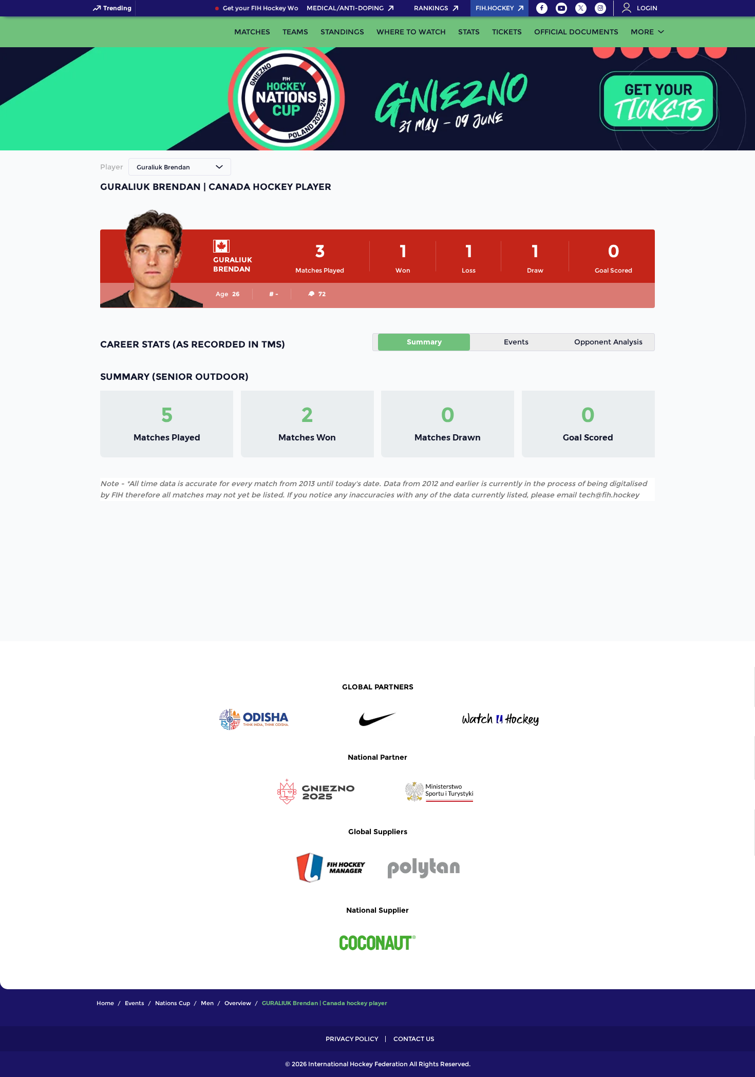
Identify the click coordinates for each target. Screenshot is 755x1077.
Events (516, 342)
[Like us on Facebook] (542, 8)
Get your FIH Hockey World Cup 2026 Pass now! (291, 8)
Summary (424, 342)
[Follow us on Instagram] (600, 8)
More (642, 32)
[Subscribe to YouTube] (561, 8)
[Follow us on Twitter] (581, 8)
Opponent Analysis (608, 342)
